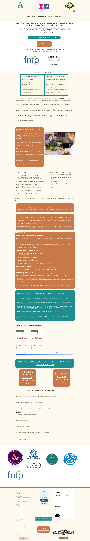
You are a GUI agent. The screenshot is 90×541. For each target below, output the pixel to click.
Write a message (58, 506)
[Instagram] (41, 6)
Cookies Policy (18, 521)
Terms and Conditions (19, 519)
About (44, 494)
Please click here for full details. (36, 227)
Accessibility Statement (19, 522)
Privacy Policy (18, 520)
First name (57, 495)
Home (44, 491)
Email (56, 500)
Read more (18, 399)
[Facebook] (46, 6)
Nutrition (44, 500)
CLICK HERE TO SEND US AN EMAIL (43, 529)
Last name (67, 495)
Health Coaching (44, 503)
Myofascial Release (44, 497)
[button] (74, 11)
